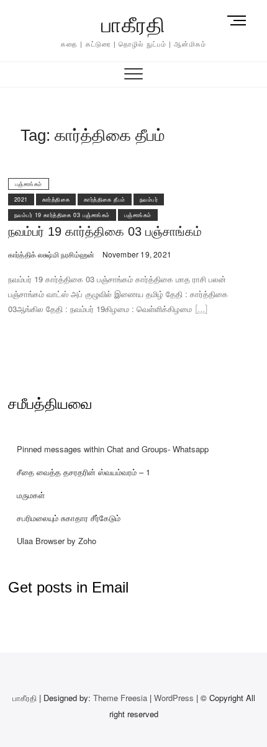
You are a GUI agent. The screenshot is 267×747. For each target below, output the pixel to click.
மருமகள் (31, 495)
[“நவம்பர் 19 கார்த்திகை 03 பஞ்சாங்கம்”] (201, 311)
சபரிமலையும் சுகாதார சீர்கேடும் (68, 518)
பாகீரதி (133, 25)
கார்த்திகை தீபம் (104, 199)
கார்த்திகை (56, 199)
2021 (21, 199)
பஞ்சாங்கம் (28, 184)
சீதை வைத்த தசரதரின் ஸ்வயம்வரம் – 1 (83, 472)
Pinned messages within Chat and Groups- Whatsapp (113, 449)
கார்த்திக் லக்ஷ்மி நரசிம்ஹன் (51, 254)
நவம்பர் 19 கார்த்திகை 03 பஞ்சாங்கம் (62, 215)
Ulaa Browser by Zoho (56, 541)
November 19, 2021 (135, 254)
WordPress (174, 698)
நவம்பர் (149, 199)
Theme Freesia (120, 698)
